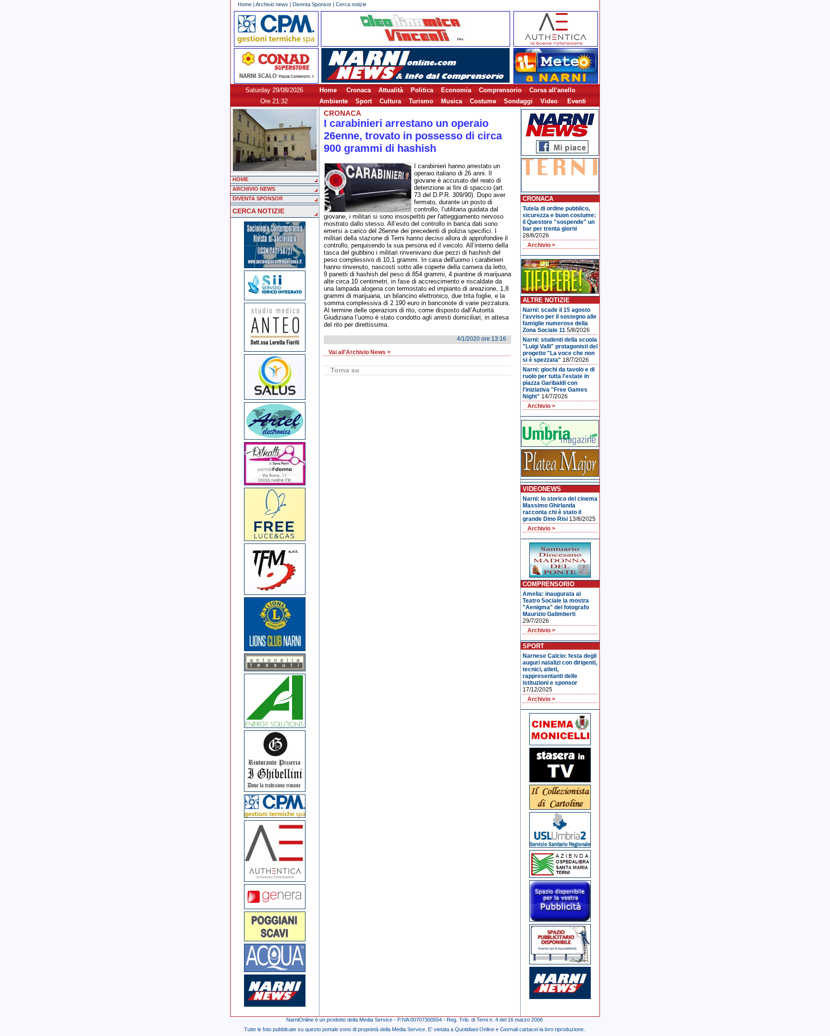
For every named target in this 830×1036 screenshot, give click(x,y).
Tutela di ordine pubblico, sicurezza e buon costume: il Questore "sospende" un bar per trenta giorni (559, 218)
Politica (422, 90)
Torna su (344, 370)
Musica (451, 101)
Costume (483, 101)
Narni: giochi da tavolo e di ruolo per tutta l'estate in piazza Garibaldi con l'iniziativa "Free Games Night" (559, 383)
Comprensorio (500, 90)
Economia (456, 90)
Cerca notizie (351, 4)
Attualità (390, 90)
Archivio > (541, 245)
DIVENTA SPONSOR (257, 198)
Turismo (421, 101)
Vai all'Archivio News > (360, 352)
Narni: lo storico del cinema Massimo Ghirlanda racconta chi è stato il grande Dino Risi (560, 508)
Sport (363, 101)
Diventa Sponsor (312, 4)
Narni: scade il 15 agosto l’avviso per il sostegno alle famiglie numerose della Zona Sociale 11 (560, 320)
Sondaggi (518, 101)
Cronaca (358, 90)
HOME (240, 179)
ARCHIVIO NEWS (253, 189)
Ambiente (333, 101)
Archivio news (272, 4)
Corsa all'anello (552, 90)
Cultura (390, 101)
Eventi (576, 101)
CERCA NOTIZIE (258, 211)
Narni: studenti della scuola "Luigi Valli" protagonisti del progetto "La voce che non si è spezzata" (560, 349)
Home (245, 4)
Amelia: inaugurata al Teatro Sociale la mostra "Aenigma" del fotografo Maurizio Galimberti (556, 604)
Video (549, 101)
